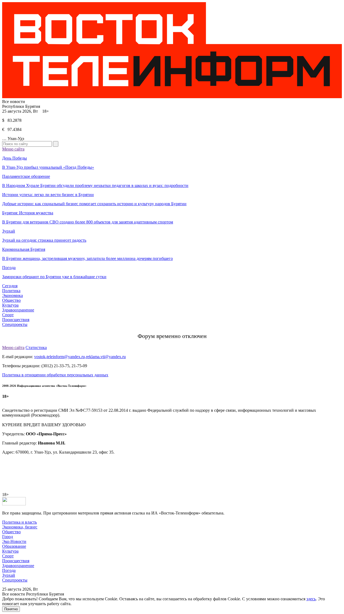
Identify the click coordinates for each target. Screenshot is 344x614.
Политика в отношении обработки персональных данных (55, 375)
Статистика (36, 347)
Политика (11, 290)
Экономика (12, 295)
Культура (10, 305)
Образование (14, 546)
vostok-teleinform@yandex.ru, (60, 356)
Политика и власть (19, 522)
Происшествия (15, 319)
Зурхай (8, 575)
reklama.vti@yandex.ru (106, 356)
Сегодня (9, 286)
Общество (11, 300)
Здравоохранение (18, 310)
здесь (311, 599)
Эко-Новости (14, 541)
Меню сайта (13, 149)
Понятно (11, 609)
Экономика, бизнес (19, 527)
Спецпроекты (14, 324)
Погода (9, 570)
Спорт (8, 314)
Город (7, 536)
